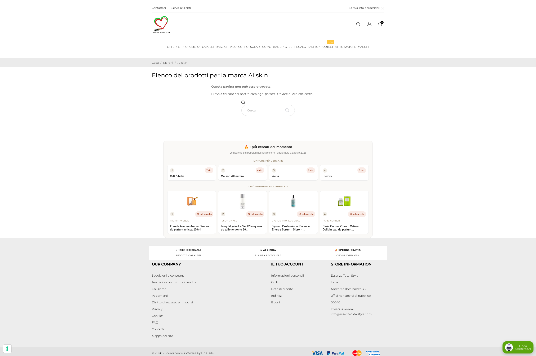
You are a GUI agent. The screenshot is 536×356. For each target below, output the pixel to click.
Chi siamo (159, 289)
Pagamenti (160, 296)
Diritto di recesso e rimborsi (172, 302)
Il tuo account (287, 264)
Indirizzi (276, 296)
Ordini (275, 282)
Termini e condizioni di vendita (174, 282)
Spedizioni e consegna (168, 275)
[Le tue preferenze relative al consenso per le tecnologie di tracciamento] (7, 349)
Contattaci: (159, 7)
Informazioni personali (287, 275)
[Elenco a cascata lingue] (369, 24)
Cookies (157, 316)
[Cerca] (287, 110)
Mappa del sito (162, 336)
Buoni (275, 302)
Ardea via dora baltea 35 (348, 289)
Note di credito (282, 289)
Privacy (157, 309)
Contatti (158, 329)
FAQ (155, 322)
